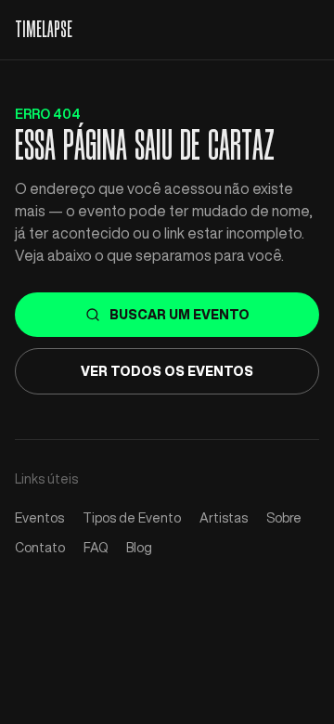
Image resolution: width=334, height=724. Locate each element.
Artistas (223, 517)
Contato (40, 547)
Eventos (39, 517)
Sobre (284, 517)
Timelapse (43, 30)
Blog (139, 547)
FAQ (96, 547)
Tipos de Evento (132, 517)
